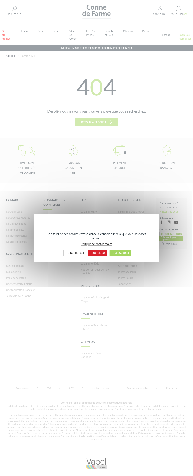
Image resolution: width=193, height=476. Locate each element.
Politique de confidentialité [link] (96, 244)
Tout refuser (98, 252)
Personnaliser (75, 252)
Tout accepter (120, 252)
